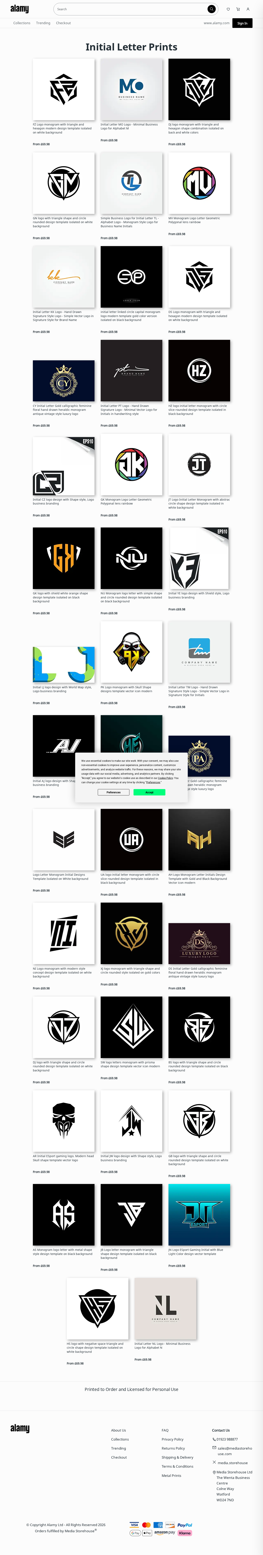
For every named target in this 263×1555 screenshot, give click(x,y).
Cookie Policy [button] (165, 778)
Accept (149, 792)
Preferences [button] (153, 782)
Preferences (114, 792)
